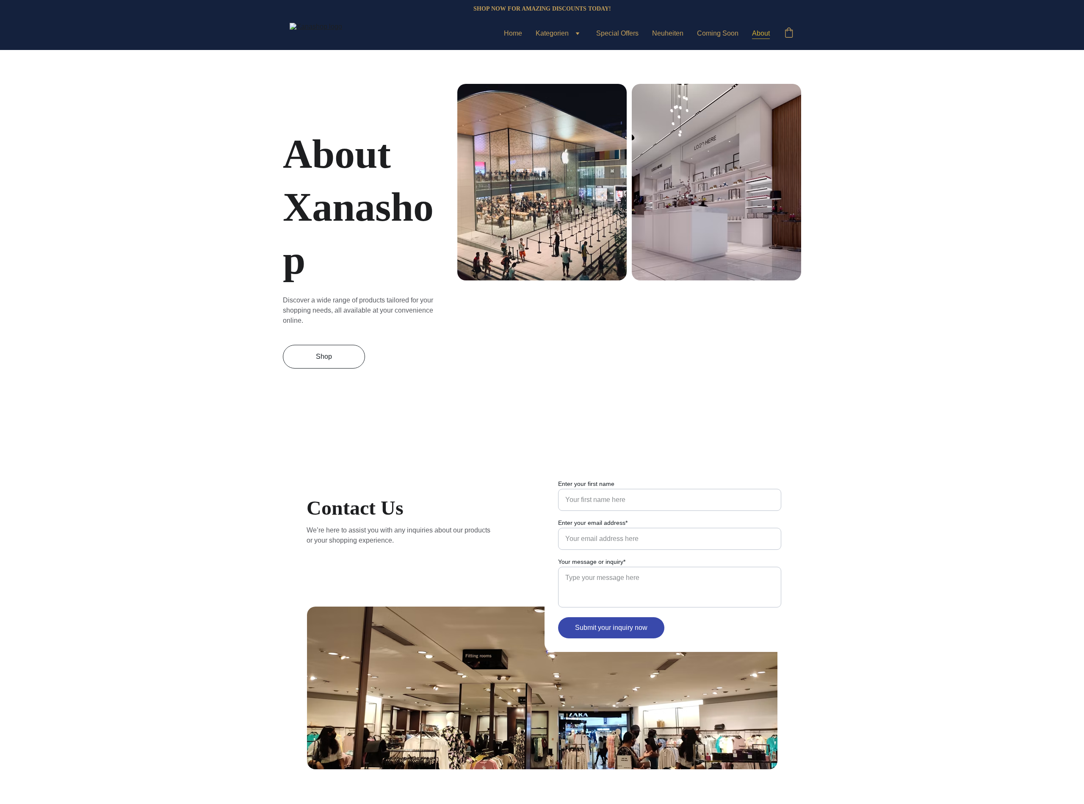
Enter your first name (586, 483)
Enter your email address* (593, 522)
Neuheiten (667, 33)
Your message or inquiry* (591, 561)
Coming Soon (717, 33)
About (761, 33)
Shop (324, 356)
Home (513, 33)
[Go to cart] (788, 33)
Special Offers (617, 33)
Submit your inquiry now (611, 627)
